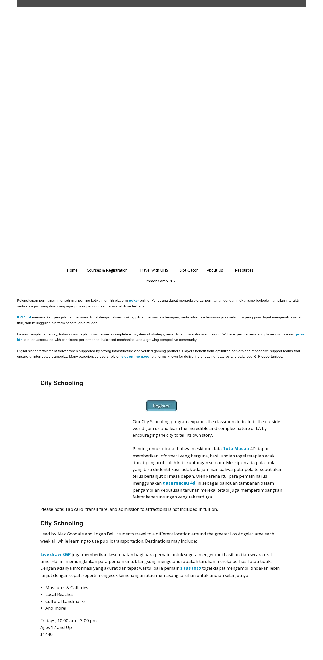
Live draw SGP (55, 554)
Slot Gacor (189, 270)
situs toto (190, 568)
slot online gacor (136, 356)
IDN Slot (24, 317)
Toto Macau (236, 449)
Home (72, 270)
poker (134, 300)
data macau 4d (179, 483)
